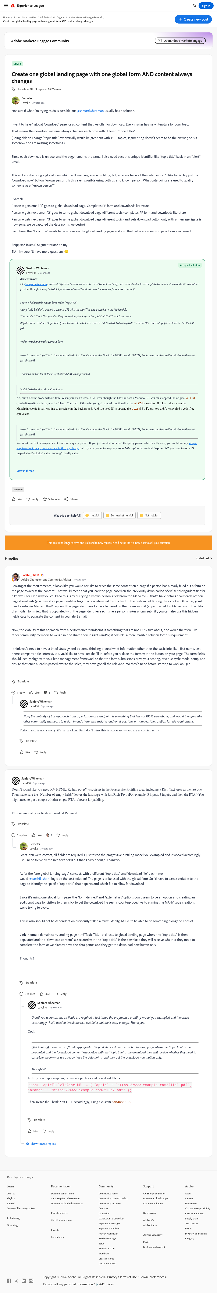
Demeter (26, 98)
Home (6, 17)
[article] (107, 634)
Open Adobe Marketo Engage (183, 41)
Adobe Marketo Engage (52, 17)
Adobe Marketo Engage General (85, 17)
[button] (193, 19)
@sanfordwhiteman (90, 111)
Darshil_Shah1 (30, 575)
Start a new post (136, 543)
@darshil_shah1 (39, 878)
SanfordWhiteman (37, 268)
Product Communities (25, 17)
